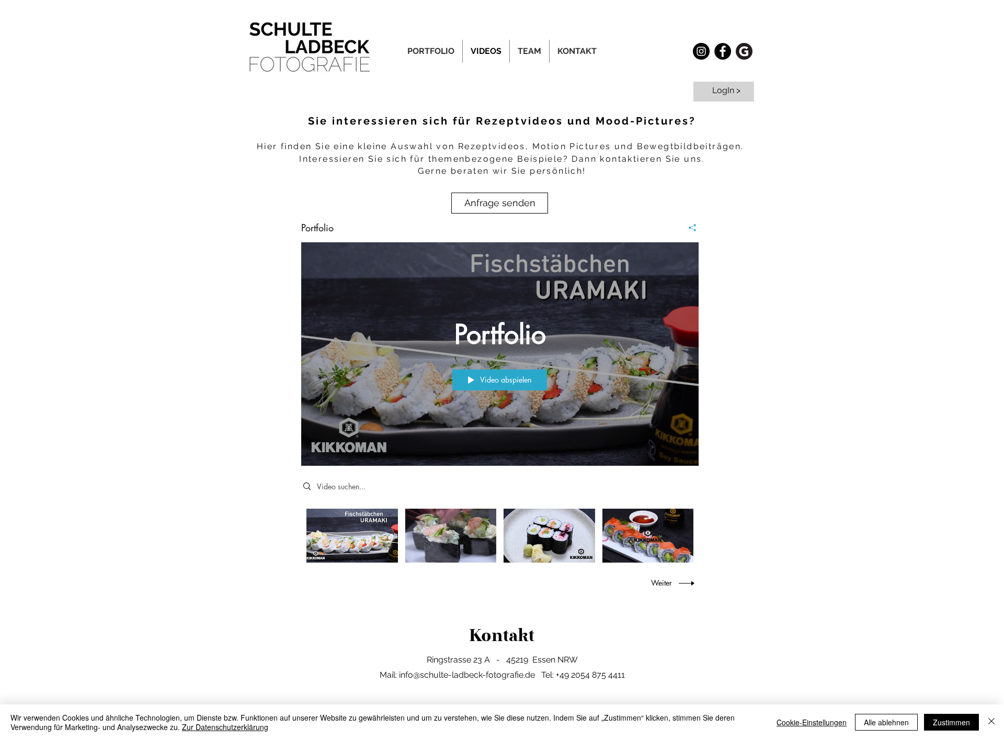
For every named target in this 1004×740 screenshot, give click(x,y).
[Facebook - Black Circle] (722, 51)
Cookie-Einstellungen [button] (812, 722)
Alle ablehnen (886, 722)
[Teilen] (688, 227)
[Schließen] (991, 722)
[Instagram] (701, 51)
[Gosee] (744, 51)
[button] (529, 51)
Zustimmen (951, 722)
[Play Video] (352, 536)
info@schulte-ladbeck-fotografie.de (467, 675)
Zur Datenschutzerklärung (225, 727)
